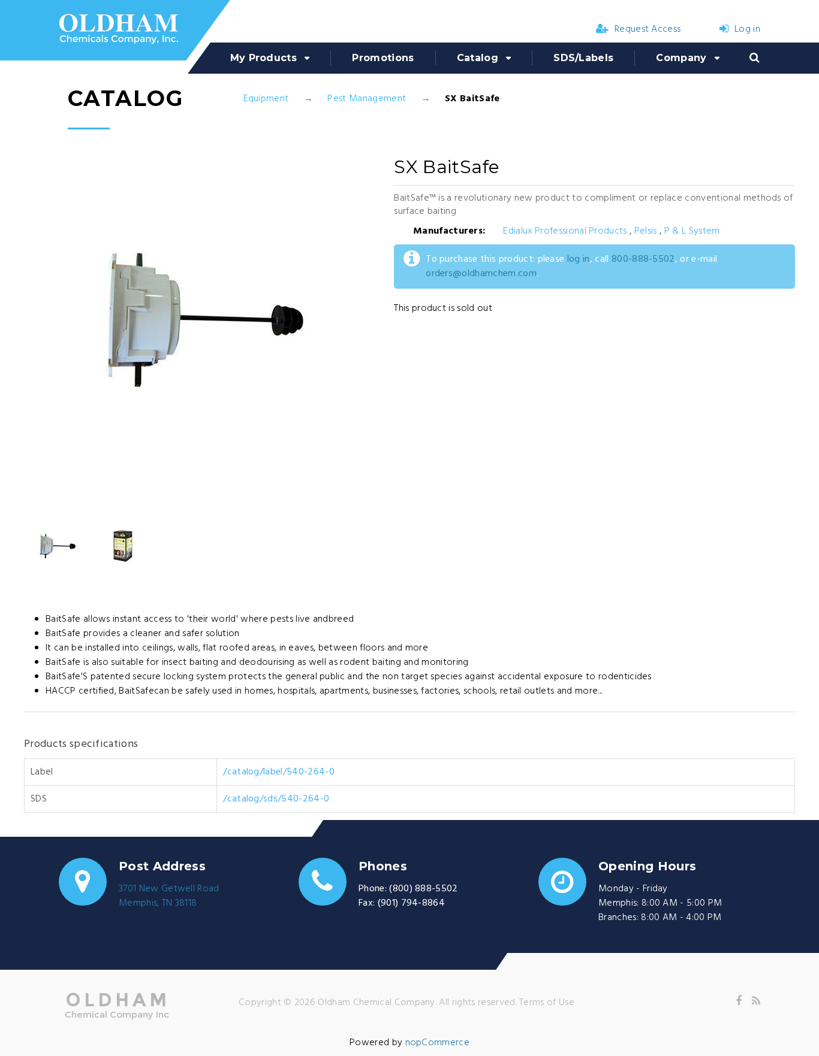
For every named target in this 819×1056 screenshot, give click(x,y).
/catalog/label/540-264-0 (279, 772)
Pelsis (645, 231)
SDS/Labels (583, 57)
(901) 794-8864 (411, 903)
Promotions (383, 57)
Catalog (477, 57)
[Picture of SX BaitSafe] (57, 546)
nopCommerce (437, 1043)
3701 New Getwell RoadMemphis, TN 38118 (169, 896)
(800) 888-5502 (423, 889)
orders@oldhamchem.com (481, 274)
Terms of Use (546, 1002)
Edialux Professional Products (565, 231)
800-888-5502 (643, 259)
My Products (263, 57)
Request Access (648, 29)
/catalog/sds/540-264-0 (276, 799)
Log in (747, 29)
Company (681, 57)
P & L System (692, 231)
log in (578, 259)
